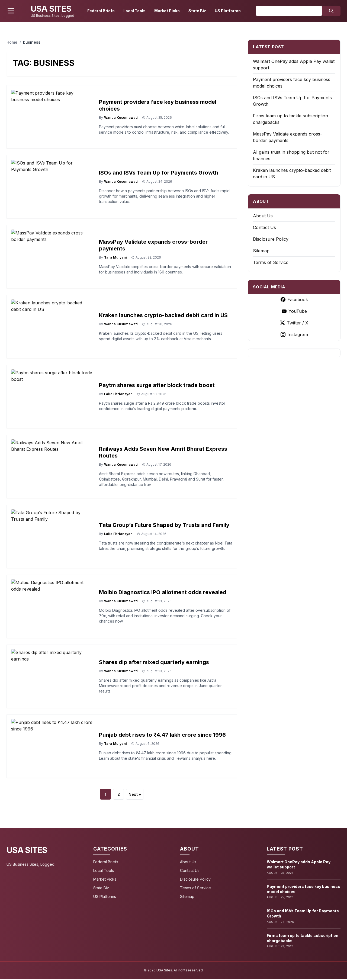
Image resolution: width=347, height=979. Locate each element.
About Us (263, 215)
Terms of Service (270, 262)
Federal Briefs (101, 10)
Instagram (297, 334)
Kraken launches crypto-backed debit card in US (163, 315)
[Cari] (331, 11)
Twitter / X (297, 323)
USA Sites (27, 850)
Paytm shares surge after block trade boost (157, 385)
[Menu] (11, 11)
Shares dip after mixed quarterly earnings (154, 662)
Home (12, 42)
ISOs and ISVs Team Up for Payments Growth (158, 172)
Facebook (297, 299)
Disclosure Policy (270, 239)
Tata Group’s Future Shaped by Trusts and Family (164, 525)
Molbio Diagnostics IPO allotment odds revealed (162, 592)
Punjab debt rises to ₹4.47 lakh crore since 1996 (162, 735)
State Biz (197, 10)
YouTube (297, 311)
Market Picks (167, 10)
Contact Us (264, 227)
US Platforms (228, 10)
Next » (134, 794)
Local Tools (134, 10)
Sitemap (261, 250)
